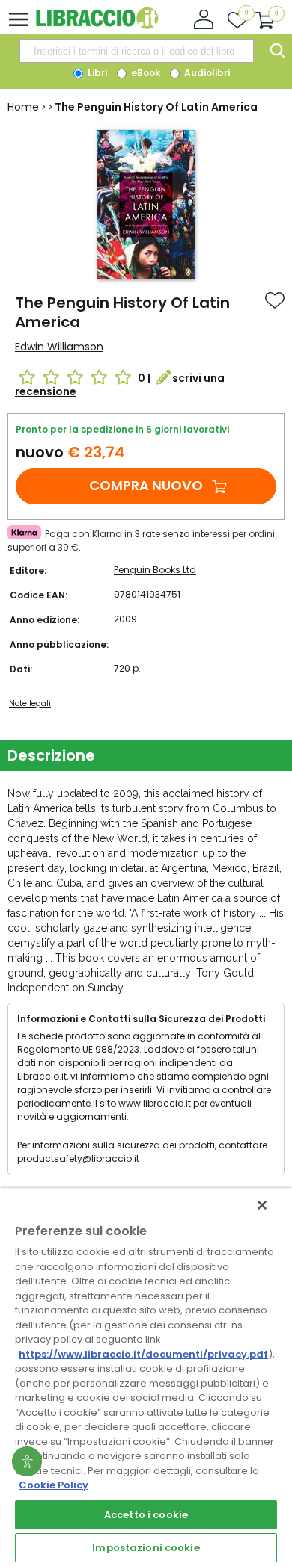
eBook (144, 72)
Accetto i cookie (146, 1515)
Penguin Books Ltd (155, 569)
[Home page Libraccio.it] (97, 25)
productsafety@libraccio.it (78, 1158)
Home (23, 106)
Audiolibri (206, 72)
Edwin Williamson (59, 346)
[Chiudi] (262, 1205)
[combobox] (136, 51)
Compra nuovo (146, 485)
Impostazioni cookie (145, 1548)
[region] (146, 1377)
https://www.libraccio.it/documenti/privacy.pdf (143, 1354)
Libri (96, 72)
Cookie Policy (53, 1485)
